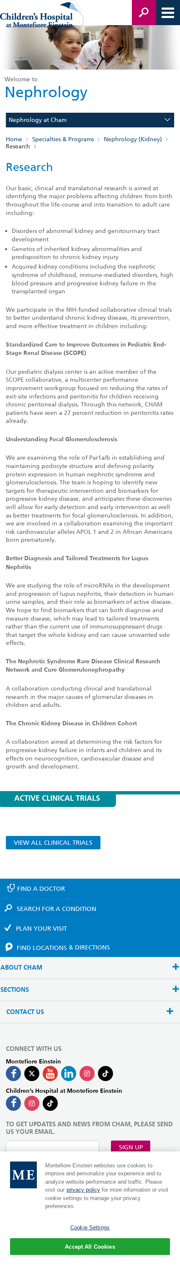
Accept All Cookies (90, 1247)
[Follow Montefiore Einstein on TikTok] (105, 1073)
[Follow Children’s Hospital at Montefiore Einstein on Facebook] (13, 1103)
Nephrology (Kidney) (133, 139)
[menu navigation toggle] (168, 12)
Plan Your (41, 928)
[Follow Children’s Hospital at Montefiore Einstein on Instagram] (31, 1103)
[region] (90, 1208)
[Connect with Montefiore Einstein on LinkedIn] (68, 1073)
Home (14, 139)
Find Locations (63, 947)
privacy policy (83, 1190)
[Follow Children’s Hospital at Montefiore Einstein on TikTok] (50, 1103)
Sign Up (131, 1147)
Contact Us (25, 1012)
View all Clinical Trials (53, 842)
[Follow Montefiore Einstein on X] (31, 1073)
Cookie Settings (90, 1227)
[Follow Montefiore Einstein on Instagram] (87, 1073)
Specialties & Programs (63, 139)
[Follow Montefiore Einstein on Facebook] (13, 1073)
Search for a (56, 909)
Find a (41, 888)
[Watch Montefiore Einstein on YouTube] (50, 1073)
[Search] (144, 12)
